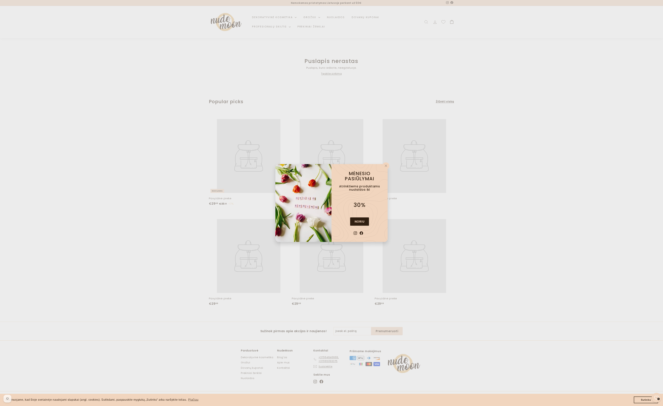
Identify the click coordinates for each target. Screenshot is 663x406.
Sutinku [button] (646, 399)
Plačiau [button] (193, 399)
